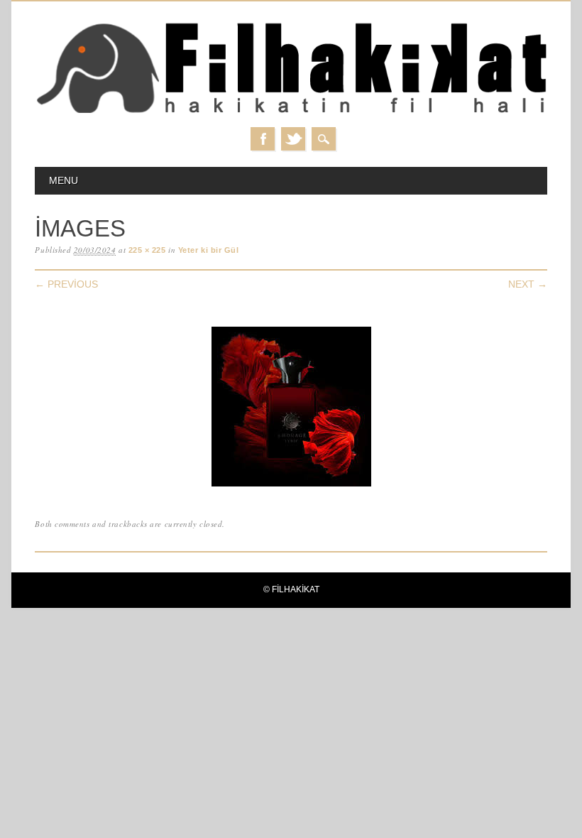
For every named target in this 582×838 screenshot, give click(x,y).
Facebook (263, 139)
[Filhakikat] (291, 112)
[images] (291, 486)
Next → (527, 284)
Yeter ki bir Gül (208, 250)
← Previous (66, 284)
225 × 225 (147, 250)
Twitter (293, 139)
